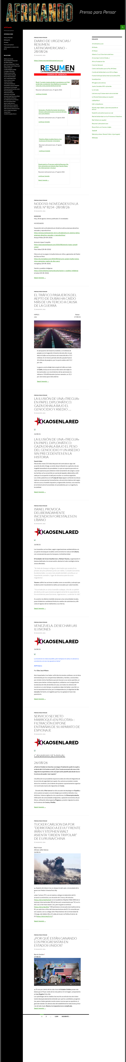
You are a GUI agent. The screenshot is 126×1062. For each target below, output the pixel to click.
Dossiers (6, 42)
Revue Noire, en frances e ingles (101, 127)
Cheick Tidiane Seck (15, 66)
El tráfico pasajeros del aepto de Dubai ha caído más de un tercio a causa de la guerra (55, 300)
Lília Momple (14, 87)
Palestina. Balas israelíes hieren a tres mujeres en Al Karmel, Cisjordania (50, 140)
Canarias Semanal (97, 65)
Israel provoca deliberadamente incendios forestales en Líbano (55, 514)
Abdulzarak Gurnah (8, 59)
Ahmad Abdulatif (8, 60)
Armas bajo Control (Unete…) (101, 58)
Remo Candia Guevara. (9, 103)
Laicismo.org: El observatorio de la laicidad (105, 93)
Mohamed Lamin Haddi (9, 94)
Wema (15, 110)
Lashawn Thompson (14, 85)
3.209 (56, 1016)
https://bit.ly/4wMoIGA (43, 900)
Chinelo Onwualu (8, 67)
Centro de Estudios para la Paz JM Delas (104, 68)
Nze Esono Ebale (16, 96)
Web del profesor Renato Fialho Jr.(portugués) (106, 134)
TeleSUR (94, 130)
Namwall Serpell (8, 96)
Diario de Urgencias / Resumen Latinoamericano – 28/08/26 (52, 46)
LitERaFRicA (96, 100)
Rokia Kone (6, 106)
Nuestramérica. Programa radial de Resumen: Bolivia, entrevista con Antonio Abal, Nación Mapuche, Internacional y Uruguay (53, 166)
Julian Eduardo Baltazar (9, 83)
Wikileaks (95, 138)
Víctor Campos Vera (8, 110)
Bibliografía (7, 40)
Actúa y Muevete (8, 37)
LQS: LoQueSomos (97, 104)
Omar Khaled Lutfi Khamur (10, 98)
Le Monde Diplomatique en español (102, 97)
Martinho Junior (16, 89)
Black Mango (7, 66)
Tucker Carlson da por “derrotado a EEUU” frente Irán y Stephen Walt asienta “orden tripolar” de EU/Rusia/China (57, 831)
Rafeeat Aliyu (12, 101)
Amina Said (14, 60)
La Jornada (95, 90)
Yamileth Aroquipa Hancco (10, 114)
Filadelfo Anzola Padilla (9, 73)
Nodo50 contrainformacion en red (102, 113)
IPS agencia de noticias (99, 83)
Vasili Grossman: (16, 108)
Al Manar (95, 51)
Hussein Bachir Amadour (10, 76)
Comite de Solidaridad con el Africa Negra (105, 72)
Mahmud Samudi (8, 89)
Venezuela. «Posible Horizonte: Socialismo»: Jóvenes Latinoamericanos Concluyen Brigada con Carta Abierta (53, 111)
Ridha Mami (7, 105)
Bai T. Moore (16, 64)
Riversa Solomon (14, 105)
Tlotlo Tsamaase (8, 108)
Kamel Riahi (7, 85)
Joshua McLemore (8, 82)
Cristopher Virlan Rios (9, 71)
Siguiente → (66, 1016)
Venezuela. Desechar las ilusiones (55, 627)
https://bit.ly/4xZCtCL (44, 916)
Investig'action (96, 79)
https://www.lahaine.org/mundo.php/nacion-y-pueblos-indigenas (56, 270)
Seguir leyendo (43, 180)
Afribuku (94, 47)
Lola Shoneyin (7, 87)
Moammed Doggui (8, 90)
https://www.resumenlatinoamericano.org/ (48, 60)
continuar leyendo (41, 94)
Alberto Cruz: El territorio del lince (102, 54)
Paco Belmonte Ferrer (9, 99)
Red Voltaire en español (99, 120)
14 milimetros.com (97, 44)
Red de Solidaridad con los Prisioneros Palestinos (107, 116)
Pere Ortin (6, 101)
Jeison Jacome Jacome (9, 80)
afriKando (8, 27)
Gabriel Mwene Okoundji (10, 74)
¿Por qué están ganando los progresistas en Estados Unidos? (55, 941)
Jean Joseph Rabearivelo (10, 78)
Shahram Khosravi (14, 106)
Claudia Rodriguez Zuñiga (10, 69)
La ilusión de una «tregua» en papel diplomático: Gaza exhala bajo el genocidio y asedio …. (56, 404)
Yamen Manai (7, 112)
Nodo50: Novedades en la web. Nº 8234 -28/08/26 (56, 205)
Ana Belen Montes (8, 62)
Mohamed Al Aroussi (9, 92)
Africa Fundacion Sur (98, 61)
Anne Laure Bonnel (8, 64)
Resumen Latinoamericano (100, 123)
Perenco (16, 99)
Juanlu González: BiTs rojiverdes (102, 86)
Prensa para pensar (40, 37)
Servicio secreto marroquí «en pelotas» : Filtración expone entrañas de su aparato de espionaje (57, 723)
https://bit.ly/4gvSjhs (42, 907)
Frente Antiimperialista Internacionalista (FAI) (106, 75)
